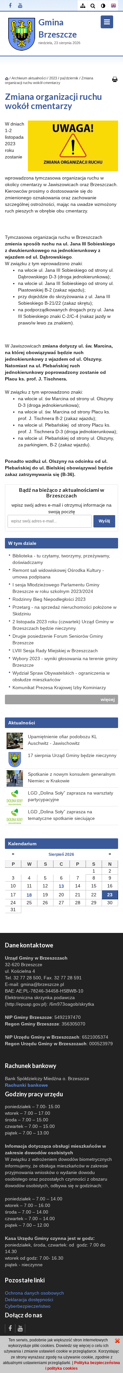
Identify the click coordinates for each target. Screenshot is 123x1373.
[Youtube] (20, 5)
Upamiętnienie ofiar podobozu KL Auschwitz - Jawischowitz (62, 740)
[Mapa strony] (82, 5)
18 (29, 895)
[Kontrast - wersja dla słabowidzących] (103, 5)
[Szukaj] (93, 5)
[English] (113, 5)
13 (61, 886)
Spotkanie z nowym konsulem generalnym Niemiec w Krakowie (71, 777)
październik (69, 78)
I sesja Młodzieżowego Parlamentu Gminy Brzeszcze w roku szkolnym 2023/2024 (55, 588)
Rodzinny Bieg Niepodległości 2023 (49, 599)
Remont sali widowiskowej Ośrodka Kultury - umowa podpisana (58, 573)
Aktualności (21, 722)
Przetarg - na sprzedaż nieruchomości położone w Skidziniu (64, 610)
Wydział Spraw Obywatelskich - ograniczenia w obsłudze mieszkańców (61, 676)
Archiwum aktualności (29, 78)
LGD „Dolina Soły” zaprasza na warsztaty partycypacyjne (70, 796)
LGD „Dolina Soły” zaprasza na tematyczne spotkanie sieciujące (61, 815)
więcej (108, 699)
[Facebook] (10, 5)
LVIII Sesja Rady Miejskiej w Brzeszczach (55, 650)
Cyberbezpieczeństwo (28, 1306)
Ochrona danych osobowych (34, 1293)
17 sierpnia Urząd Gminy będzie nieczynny (72, 755)
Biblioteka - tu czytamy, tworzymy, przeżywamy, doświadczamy (61, 559)
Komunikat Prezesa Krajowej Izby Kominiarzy (59, 687)
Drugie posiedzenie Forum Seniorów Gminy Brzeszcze (57, 639)
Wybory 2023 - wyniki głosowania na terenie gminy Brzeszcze (64, 662)
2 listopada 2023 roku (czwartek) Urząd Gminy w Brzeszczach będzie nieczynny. (62, 625)
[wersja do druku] (115, 79)
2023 (53, 78)
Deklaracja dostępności (29, 1299)
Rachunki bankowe (26, 1085)
